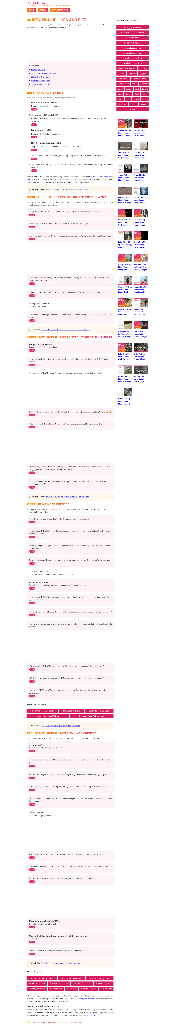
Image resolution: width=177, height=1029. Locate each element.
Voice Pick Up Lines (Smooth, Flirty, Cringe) (140, 133)
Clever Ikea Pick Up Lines (41, 84)
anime (132, 73)
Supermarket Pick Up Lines (42, 710)
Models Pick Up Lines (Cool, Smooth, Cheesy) (140, 312)
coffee (134, 83)
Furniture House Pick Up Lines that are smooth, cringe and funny (65, 329)
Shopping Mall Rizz (36, 988)
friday (132, 109)
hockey (129, 88)
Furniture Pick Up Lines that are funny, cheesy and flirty (67, 189)
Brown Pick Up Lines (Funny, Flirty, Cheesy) (140, 245)
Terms (65, 1022)
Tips (47, 1022)
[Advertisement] (71, 45)
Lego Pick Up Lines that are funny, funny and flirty (61, 725)
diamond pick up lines (132, 47)
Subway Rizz (106, 988)
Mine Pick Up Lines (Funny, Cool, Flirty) (123, 155)
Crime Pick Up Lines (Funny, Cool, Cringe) (139, 177)
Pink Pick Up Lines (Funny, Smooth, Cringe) (124, 200)
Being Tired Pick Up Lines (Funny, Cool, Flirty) (125, 245)
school (121, 73)
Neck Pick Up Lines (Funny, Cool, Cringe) (139, 379)
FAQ (52, 1022)
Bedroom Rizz (56, 988)
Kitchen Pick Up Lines (99, 978)
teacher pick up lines (132, 37)
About (78, 1022)
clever (120, 99)
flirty (136, 93)
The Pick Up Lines (36, 3)
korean (145, 99)
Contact (58, 1022)
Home (31, 10)
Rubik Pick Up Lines (71, 710)
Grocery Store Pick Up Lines (48, 715)
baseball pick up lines (133, 63)
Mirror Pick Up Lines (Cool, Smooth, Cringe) (140, 334)
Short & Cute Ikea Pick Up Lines (43, 73)
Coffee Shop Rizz (88, 988)
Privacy (72, 1022)
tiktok (120, 88)
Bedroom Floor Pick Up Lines (91, 715)
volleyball (123, 78)
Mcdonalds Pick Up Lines (41, 978)
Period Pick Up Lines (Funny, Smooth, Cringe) (124, 379)
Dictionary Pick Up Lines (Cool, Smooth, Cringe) (124, 334)
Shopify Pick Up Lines (71, 978)
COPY (34, 109)
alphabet (144, 83)
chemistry (143, 68)
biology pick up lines (132, 42)
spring (145, 93)
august (144, 104)
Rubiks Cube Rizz (103, 983)
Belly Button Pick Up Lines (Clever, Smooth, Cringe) (141, 267)
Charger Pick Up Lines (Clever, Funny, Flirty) (125, 267)
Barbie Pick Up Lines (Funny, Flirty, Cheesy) (124, 401)
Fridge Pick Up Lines (82, 983)
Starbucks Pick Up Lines (99, 710)
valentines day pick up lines (132, 32)
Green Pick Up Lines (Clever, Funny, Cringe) (140, 222)
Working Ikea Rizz (38, 69)
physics (143, 73)
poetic (133, 104)
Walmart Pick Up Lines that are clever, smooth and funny (67, 496)
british (145, 88)
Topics (43, 10)
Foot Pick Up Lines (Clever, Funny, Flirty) (139, 155)
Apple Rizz (72, 988)
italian (128, 93)
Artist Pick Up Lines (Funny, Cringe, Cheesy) (140, 356)
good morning (140, 78)
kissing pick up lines (132, 27)
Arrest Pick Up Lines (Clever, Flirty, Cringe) (124, 177)
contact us (91, 1015)
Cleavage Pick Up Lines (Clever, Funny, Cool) (125, 289)
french (136, 99)
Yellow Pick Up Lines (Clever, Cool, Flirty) (124, 222)
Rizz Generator (60, 10)
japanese (122, 104)
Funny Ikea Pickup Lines (40, 80)
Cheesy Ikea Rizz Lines (40, 77)
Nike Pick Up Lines (37, 983)
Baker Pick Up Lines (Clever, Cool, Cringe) (124, 356)
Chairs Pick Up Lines (59, 983)
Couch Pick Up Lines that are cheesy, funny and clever (61, 963)
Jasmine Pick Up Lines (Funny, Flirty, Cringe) (124, 133)
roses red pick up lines (132, 52)
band (128, 99)
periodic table (123, 83)
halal (137, 88)
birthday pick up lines (133, 58)
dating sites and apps (87, 998)
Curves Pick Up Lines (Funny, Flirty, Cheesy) (140, 200)
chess (120, 93)
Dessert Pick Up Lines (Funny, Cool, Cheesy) (124, 312)
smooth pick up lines (126, 68)
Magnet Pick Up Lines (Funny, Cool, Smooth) (140, 289)
